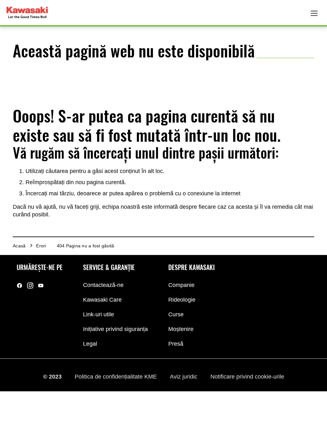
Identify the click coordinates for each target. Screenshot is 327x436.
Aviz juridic (184, 376)
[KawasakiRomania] (20, 285)
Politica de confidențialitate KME (116, 376)
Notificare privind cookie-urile (247, 376)
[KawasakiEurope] (41, 285)
